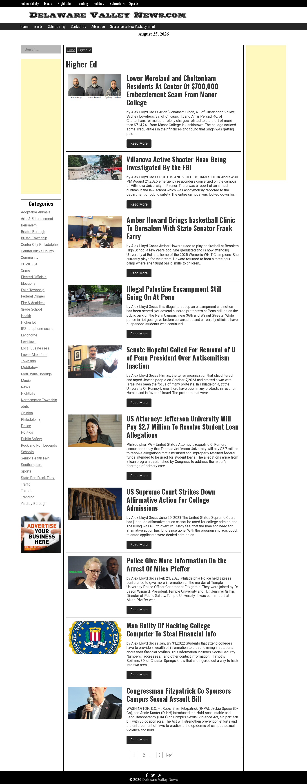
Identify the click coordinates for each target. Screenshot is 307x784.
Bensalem (29, 225)
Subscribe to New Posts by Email (132, 26)
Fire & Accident (33, 303)
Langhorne (29, 335)
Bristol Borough (33, 232)
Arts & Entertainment (37, 219)
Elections (28, 283)
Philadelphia (30, 419)
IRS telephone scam (37, 329)
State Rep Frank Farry (38, 478)
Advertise (98, 26)
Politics (98, 3)
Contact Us (78, 26)
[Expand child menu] (124, 3)
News (25, 387)
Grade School (31, 309)
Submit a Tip (56, 26)
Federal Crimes (33, 296)
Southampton (31, 465)
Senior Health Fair (35, 458)
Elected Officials (34, 277)
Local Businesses (35, 348)
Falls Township (32, 290)
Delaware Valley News (160, 779)
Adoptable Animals (36, 212)
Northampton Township (39, 400)
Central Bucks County (37, 251)
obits (25, 406)
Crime (25, 270)
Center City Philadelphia (39, 244)
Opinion (27, 413)
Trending (82, 3)
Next (169, 755)
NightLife (64, 3)
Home (24, 26)
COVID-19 (29, 264)
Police (26, 426)
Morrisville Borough (36, 374)
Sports (133, 3)
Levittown (28, 342)
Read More (140, 144)
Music (48, 3)
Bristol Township (34, 238)
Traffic (25, 484)
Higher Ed (28, 322)
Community (29, 257)
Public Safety (29, 3)
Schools (115, 3)
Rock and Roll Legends (39, 445)
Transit (26, 490)
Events (38, 26)
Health (26, 316)
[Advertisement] (41, 126)
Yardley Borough (33, 504)
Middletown (30, 367)
